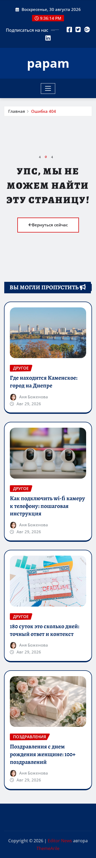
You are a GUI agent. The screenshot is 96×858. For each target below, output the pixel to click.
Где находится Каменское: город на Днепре (43, 382)
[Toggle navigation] (48, 88)
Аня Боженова (33, 396)
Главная (16, 111)
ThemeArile (48, 848)
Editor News (60, 841)
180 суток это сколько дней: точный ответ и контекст (44, 630)
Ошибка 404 (43, 111)
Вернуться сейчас (50, 224)
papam (48, 63)
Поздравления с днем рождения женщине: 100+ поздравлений (42, 754)
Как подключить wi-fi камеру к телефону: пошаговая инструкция (47, 506)
